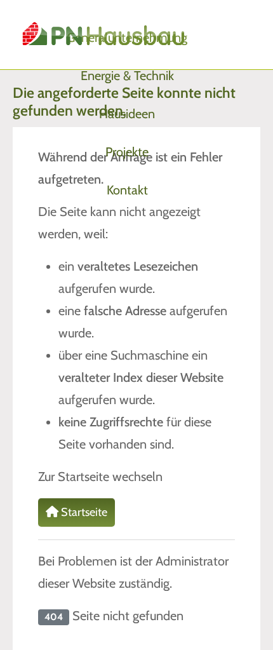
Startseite (82, 512)
